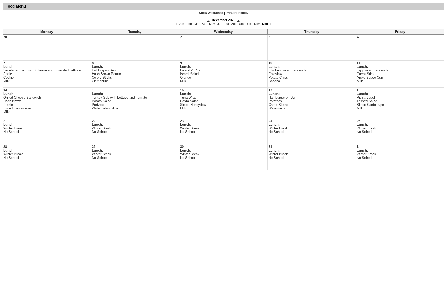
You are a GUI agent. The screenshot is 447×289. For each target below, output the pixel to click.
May (212, 24)
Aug (234, 24)
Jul (227, 24)
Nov (257, 24)
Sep (242, 24)
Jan (181, 24)
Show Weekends (211, 13)
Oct (249, 24)
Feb (189, 24)
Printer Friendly (237, 13)
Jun (219, 24)
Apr (204, 24)
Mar (197, 24)
